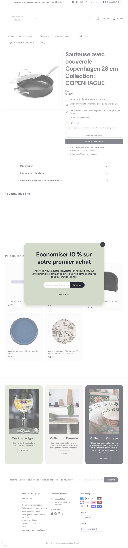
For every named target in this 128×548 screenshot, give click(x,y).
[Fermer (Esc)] (101, 244)
